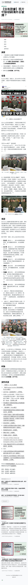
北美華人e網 (13, 400)
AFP (14, 341)
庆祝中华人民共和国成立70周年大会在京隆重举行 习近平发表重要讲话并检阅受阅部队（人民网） (13, 458)
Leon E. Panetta (12, 340)
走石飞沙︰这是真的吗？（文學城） (13, 392)
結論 (5, 46)
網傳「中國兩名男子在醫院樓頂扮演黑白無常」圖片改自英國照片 (13, 482)
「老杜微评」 (12, 172)
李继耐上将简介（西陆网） (10, 435)
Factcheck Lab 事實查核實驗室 (12, 575)
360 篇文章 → (5, 501)
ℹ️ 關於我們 (16, 2)
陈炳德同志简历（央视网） (10, 430)
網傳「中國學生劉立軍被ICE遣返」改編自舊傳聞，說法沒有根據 (13, 489)
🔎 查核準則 (22, 2)
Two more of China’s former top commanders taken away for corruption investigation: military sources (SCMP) (12, 439)
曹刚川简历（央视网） (9, 432)
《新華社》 (16, 214)
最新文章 (14, 577)
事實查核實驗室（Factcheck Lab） (15, 464)
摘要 (5, 39)
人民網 (15, 342)
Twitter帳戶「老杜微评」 (21, 338)
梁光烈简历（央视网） (9, 423)
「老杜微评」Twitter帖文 (10, 407)
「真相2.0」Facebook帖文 (14, 119)
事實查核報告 (4, 6)
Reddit (7, 400)
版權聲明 (13, 466)
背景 (5, 42)
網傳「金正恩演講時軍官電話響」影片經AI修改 (12, 495)
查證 (5, 44)
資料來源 (6, 48)
